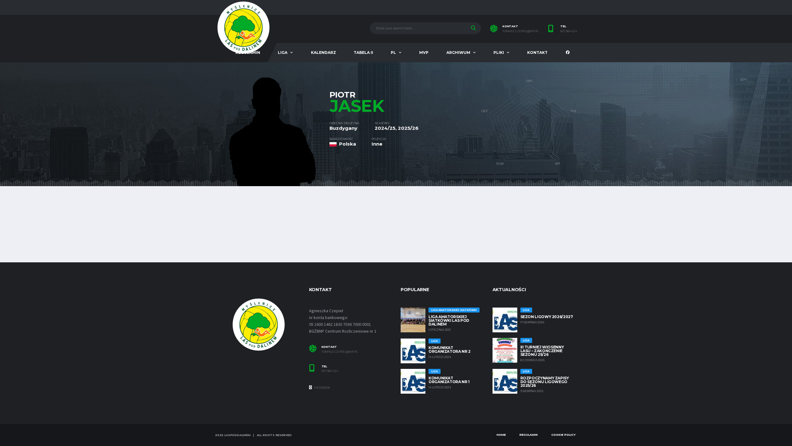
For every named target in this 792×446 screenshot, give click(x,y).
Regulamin (528, 434)
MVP (423, 52)
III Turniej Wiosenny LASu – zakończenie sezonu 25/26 (542, 351)
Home (501, 434)
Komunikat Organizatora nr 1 (449, 380)
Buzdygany (343, 128)
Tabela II (363, 52)
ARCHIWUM (458, 52)
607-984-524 (568, 31)
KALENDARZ (323, 52)
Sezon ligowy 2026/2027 (546, 316)
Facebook (321, 387)
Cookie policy (563, 434)
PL (393, 52)
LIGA (282, 52)
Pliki (498, 52)
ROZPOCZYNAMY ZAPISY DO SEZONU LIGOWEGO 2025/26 (544, 382)
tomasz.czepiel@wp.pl (520, 31)
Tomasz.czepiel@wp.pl (339, 351)
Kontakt (537, 52)
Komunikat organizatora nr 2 (449, 349)
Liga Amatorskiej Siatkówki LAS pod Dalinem (448, 320)
